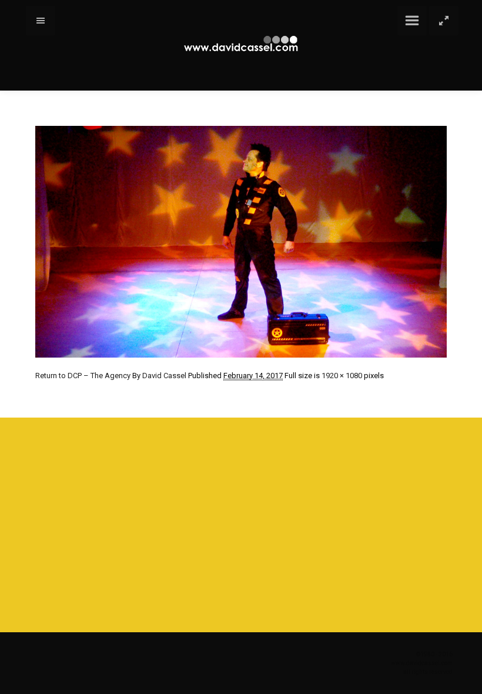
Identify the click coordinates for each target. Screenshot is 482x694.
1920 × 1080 (342, 375)
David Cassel (164, 375)
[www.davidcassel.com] (241, 44)
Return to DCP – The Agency (82, 375)
